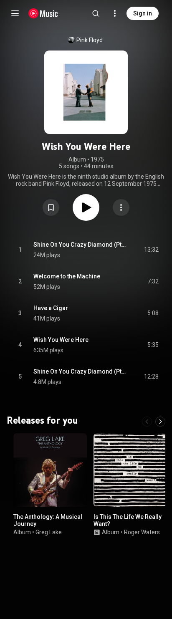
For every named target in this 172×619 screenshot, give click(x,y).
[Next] (160, 421)
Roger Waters (142, 531)
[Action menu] (121, 207)
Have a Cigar (50, 308)
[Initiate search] (95, 13)
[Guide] (15, 13)
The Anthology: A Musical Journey (47, 520)
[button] (51, 207)
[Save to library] (51, 207)
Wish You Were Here (61, 339)
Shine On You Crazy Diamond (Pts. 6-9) (80, 371)
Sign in (142, 13)
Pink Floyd (89, 40)
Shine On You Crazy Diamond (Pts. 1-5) (80, 244)
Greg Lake (48, 531)
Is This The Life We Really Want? (128, 520)
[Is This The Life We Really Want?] (130, 470)
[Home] (43, 13)
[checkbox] (153, 250)
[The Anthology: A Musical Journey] (50, 470)
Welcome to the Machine (66, 276)
